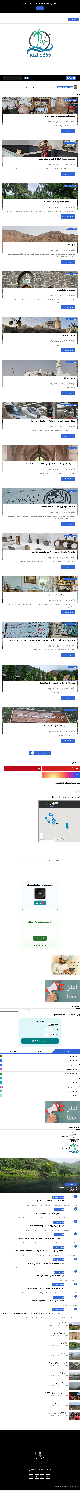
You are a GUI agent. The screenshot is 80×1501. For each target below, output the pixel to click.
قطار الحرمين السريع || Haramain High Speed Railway (52, 421)
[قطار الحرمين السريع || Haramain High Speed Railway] (40, 415)
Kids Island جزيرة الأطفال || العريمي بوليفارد (45, 1263)
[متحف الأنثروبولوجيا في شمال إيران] (40, 111)
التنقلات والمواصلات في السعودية (68, 405)
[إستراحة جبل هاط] (74, 1326)
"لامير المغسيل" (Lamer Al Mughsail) (63, 1189)
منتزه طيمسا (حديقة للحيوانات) (50, 1200)
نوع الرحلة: (56, 1029)
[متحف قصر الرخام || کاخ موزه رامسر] (40, 589)
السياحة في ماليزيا (39, 1091)
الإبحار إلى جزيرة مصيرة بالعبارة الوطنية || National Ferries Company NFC (33, 1313)
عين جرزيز (64, 1342)
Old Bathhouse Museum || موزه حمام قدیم (57, 159)
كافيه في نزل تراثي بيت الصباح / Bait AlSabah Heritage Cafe (38, 1250)
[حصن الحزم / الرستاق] (74, 1336)
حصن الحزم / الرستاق (60, 1332)
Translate (34, 1010)
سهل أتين (64, 1352)
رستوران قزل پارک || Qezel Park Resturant (57, 683)
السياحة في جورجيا (39, 1082)
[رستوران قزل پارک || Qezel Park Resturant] (40, 678)
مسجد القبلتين (68, 378)
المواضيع (66, 1051)
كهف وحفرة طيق (61, 1402)
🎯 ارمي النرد (40, 903)
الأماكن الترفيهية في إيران (70, 100)
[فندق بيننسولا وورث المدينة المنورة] (75, 87)
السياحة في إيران (39, 1060)
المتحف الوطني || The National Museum (58, 506)
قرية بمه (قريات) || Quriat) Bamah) (50, 1275)
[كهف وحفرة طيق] (74, 1406)
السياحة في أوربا (39, 1056)
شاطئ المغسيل (62, 1382)
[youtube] (48, 1476)
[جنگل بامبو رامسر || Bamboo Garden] (40, 196)
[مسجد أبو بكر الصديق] (40, 284)
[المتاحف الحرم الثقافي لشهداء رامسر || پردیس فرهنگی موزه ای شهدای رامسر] (40, 635)
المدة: (57, 1034)
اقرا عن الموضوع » (68, 131)
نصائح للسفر (39, 1095)
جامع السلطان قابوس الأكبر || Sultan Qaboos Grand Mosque (49, 464)
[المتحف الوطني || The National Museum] (40, 501)
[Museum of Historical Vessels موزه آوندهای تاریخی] (40, 546)
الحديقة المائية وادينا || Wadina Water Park (45, 1288)
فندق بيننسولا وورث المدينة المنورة (49, 87)
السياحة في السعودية (67, 87)
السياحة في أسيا (72, 491)
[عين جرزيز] (74, 1346)
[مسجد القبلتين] (40, 373)
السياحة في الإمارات (39, 1069)
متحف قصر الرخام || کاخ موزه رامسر (60, 595)
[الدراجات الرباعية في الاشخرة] (74, 1416)
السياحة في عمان (72, 448)
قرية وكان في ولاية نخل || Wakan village (47, 1225)
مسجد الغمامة (68, 335)
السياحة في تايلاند (39, 1078)
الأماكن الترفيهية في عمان (69, 1184)
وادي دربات (64, 1372)
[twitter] (37, 1476)
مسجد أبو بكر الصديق (65, 290)
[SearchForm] (5, 78)
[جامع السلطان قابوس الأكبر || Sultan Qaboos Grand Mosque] (40, 458)
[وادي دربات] (74, 1376)
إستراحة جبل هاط (62, 1322)
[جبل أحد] (40, 239)
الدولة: (57, 1024)
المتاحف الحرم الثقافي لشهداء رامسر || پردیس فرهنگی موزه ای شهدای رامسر (41, 640)
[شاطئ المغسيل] (74, 1386)
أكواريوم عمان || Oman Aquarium (50, 1213)
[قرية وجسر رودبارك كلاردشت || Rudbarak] (40, 720)
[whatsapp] (31, 1476)
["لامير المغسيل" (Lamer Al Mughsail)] (40, 1175)
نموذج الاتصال (13, 1051)
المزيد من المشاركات (42, 753)
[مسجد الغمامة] (40, 330)
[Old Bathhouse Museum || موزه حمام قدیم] (40, 153)
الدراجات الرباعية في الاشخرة (58, 1412)
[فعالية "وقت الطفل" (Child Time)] (74, 1396)
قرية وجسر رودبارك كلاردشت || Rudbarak (58, 726)
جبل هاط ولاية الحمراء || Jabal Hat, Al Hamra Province (41, 1238)
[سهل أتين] (74, 1356)
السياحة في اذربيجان (39, 1065)
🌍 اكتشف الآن (40, 938)
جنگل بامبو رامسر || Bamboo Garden (59, 201)
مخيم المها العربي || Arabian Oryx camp (47, 1300)
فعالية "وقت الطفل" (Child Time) (56, 1392)
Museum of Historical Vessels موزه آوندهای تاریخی (53, 552)
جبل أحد (71, 244)
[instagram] (42, 1476)
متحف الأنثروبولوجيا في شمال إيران (59, 116)
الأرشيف (40, 1051)
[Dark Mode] (26, 78)
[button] (73, 19)
